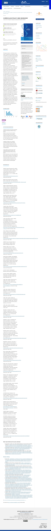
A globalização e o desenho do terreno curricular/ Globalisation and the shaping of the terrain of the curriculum (18, 459)
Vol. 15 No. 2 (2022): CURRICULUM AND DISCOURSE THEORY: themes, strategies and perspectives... (17, 13)
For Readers (37, 35)
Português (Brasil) (39, 27)
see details (4, 123)
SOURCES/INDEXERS (17, 8)
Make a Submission (40, 19)
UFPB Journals (6, 6)
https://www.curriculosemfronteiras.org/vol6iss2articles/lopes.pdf (14, 294)
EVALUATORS (27, 6)
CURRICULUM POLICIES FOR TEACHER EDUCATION (23, 447)
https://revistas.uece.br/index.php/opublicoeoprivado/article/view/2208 (15, 398)
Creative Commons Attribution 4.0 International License (27, 98)
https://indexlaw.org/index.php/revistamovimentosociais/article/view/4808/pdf (16, 435)
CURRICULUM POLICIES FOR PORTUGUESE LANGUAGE (18, 444)
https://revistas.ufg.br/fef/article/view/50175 (10, 176)
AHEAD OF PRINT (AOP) (8, 8)
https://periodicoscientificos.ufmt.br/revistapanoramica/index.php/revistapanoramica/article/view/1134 (20, 238)
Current (12, 6)
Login (47, 1)
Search (45, 6)
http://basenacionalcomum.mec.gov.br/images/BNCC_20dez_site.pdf (14, 182)
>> (25, 500)
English (37, 28)
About (22, 6)
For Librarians (38, 38)
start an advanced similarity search (14, 502)
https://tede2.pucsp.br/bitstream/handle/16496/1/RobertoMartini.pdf (14, 338)
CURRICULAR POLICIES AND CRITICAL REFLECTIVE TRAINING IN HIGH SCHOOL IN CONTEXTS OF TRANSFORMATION (18, 478)
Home (4, 11)
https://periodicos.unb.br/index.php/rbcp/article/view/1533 (13, 347)
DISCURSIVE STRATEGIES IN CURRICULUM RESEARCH (22, 451)
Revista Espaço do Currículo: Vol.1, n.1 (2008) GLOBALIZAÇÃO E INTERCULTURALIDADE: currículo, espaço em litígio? (18, 460)
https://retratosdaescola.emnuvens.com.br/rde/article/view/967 (13, 316)
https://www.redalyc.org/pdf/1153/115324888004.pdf (12, 215)
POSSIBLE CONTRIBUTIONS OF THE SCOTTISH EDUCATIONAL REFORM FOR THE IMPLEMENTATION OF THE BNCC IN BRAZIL (19, 496)
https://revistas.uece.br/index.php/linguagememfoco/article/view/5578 (15, 266)
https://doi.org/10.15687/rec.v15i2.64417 (9, 40)
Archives (17, 6)
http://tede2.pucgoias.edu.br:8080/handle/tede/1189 (12, 371)
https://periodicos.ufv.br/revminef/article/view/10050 (12, 360)
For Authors (37, 36)
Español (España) (39, 25)
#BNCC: (22, 462)
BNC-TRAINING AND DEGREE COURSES (15, 466)
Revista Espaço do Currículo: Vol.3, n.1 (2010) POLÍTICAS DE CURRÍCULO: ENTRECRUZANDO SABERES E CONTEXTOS (17, 493)
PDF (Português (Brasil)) (27, 42)
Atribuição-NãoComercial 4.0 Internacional (39, 519)
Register (43, 1)
